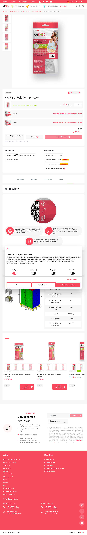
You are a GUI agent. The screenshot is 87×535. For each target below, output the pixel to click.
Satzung (5, 471)
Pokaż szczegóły (72, 279)
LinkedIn (47, 1)
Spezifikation (20, 179)
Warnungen (34, 179)
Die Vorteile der (48, 179)
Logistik (61, 179)
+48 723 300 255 (50, 506)
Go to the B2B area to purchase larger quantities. (67, 113)
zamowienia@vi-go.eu (51, 511)
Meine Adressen (49, 465)
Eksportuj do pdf (75, 93)
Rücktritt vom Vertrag (9, 462)
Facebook (43, 1)
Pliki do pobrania (8, 477)
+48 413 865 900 (12, 506)
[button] (82, 5)
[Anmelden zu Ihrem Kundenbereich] (79, 6)
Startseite (5, 12)
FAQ (4, 485)
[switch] (34, 273)
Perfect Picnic (14, 12)
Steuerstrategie (7, 474)
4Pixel (82, 532)
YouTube (51, 2)
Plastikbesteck (25, 12)
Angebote (63, 6)
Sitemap (5, 480)
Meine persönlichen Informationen (54, 468)
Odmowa (18, 285)
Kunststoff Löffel (37, 12)
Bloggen (13, 1)
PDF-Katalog (23, 1)
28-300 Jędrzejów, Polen (14, 513)
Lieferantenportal (8, 488)
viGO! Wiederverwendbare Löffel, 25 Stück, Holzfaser (17, 375)
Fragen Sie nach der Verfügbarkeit (18, 141)
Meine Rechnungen (50, 462)
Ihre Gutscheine (49, 459)
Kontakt (5, 1)
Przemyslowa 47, (12, 511)
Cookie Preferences (9, 494)
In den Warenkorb (62, 137)
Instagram (40, 2)
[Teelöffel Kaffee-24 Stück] (7, 19)
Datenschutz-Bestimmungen (11, 459)
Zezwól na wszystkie (68, 285)
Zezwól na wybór (43, 285)
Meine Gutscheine (49, 471)
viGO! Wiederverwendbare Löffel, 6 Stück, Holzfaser (49, 375)
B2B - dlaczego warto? (10, 491)
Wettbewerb (6, 465)
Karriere (33, 1)
